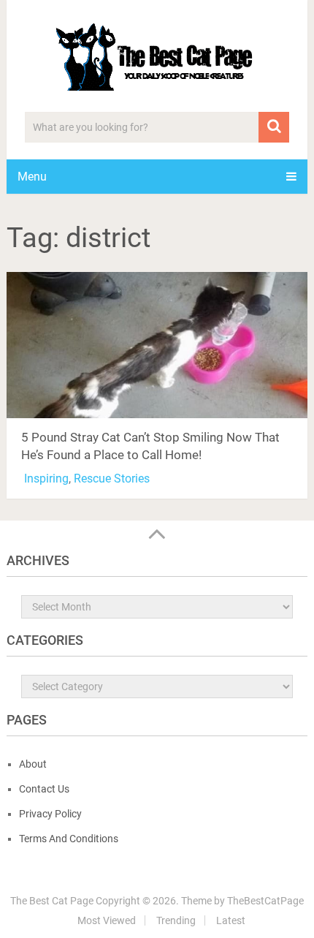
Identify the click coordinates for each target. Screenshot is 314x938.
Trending (176, 920)
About (33, 764)
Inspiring (46, 478)
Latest (230, 920)
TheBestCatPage (265, 901)
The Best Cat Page (51, 901)
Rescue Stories (112, 478)
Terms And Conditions (68, 838)
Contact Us (44, 789)
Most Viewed (106, 920)
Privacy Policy (50, 814)
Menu (32, 177)
